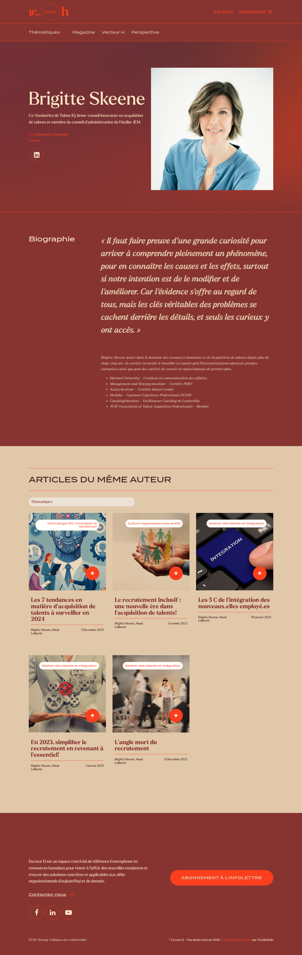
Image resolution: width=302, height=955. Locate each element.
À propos (223, 11)
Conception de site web (237, 940)
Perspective (145, 32)
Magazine (84, 32)
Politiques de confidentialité (68, 940)
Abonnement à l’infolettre (221, 877)
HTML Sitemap (38, 940)
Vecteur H (113, 32)
